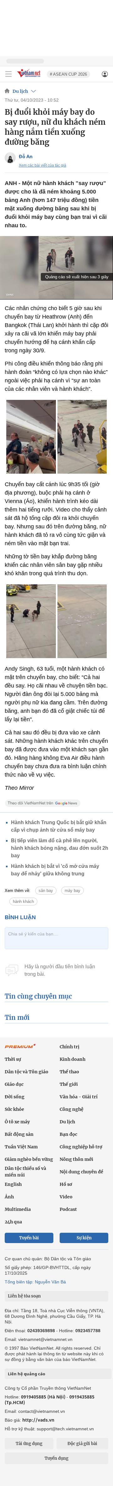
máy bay (72, 890)
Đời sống (14, 1097)
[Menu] (8, 74)
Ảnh (9, 1197)
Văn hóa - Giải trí (79, 1097)
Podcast (68, 1209)
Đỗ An (26, 156)
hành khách (23, 901)
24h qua (13, 1222)
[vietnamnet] (29, 77)
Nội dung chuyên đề (81, 1172)
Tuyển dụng (56, 1458)
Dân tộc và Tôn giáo (26, 1072)
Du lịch (20, 91)
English (13, 1184)
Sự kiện (84, 1238)
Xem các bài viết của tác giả (42, 165)
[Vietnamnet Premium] (20, 1049)
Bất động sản (19, 1134)
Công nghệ (71, 1109)
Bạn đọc (68, 1134)
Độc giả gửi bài (82, 1443)
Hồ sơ (66, 1184)
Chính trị (69, 1047)
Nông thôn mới (76, 1159)
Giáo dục (14, 1084)
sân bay (46, 890)
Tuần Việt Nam (21, 1147)
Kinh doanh (72, 1059)
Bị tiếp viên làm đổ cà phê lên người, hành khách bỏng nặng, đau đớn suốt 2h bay (59, 848)
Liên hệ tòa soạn (24, 1296)
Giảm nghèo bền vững (29, 1159)
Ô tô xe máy (17, 1122)
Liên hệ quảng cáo (26, 1374)
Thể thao (69, 1072)
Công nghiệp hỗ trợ (81, 1147)
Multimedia (18, 1209)
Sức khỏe (14, 1109)
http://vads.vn (38, 1420)
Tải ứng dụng (29, 1443)
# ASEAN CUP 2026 (68, 74)
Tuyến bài (29, 1238)
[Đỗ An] (10, 157)
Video (66, 1197)
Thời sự (13, 1059)
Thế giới (69, 1084)
